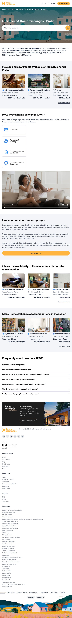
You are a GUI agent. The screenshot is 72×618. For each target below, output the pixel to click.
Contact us (5, 501)
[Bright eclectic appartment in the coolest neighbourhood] (13, 330)
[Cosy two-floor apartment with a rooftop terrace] (13, 286)
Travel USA (5, 532)
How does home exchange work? (13, 365)
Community (5, 466)
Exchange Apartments (8, 541)
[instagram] (7, 436)
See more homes (64, 103)
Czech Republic (17, 9)
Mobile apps (6, 464)
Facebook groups (7, 530)
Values (4, 477)
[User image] (21, 85)
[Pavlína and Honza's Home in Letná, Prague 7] (39, 330)
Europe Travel (6, 539)
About (4, 457)
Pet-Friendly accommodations (11, 537)
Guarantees (5, 486)
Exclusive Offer (6, 571)
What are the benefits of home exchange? (16, 369)
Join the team (6, 459)
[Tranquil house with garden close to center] (39, 87)
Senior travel (6, 580)
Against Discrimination (8, 526)
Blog (3, 462)
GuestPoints (5, 481)
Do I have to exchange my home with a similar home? (20, 394)
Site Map (62, 592)
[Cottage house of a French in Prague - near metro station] (39, 286)
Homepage (6, 9)
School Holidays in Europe (10, 521)
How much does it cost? (9, 484)
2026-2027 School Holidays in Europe (13, 584)
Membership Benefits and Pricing (12, 557)
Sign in (53, 3)
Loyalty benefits (7, 586)
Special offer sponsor (8, 546)
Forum (4, 499)
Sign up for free (63, 3)
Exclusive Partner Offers (9, 564)
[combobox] (36, 28)
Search (67, 27)
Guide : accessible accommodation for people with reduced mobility (22, 519)
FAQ (3, 497)
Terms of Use (11, 592)
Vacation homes (7, 544)
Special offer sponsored (9, 559)
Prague (43, 9)
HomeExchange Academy (10, 528)
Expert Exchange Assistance (10, 562)
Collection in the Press (8, 550)
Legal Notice (53, 592)
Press (4, 468)
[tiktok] (11, 436)
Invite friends (6, 488)
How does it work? (7, 479)
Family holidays (6, 577)
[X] (18, 436)
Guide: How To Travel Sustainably (12, 510)
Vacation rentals (7, 514)
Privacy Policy (33, 592)
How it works (6, 566)
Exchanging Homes (8, 548)
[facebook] (3, 436)
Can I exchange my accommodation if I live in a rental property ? (24, 384)
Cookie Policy (44, 592)
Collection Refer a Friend (9, 553)
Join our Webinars (7, 517)
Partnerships (6, 575)
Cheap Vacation (7, 535)
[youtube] (22, 436)
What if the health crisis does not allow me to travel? (20, 389)
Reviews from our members (10, 523)
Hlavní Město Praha (32, 9)
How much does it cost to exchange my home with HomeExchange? (25, 374)
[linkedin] (15, 436)
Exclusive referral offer (8, 512)
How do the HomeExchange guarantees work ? (18, 379)
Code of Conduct (22, 592)
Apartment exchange (8, 582)
